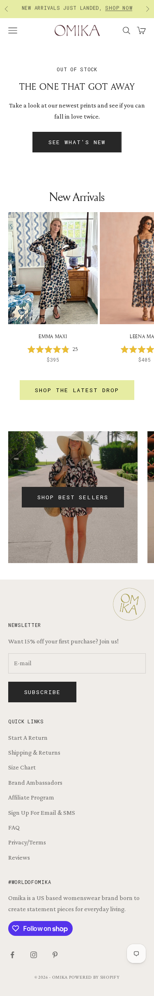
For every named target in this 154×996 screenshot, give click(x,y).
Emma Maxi (53, 336)
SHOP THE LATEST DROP (77, 390)
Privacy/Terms (27, 842)
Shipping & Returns (34, 752)
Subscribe (42, 692)
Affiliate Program (31, 797)
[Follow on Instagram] (34, 955)
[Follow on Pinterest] (55, 955)
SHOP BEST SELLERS (72, 497)
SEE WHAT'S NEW (77, 142)
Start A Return (28, 737)
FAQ (14, 827)
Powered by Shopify (94, 977)
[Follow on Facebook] (12, 955)
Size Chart (22, 767)
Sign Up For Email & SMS (41, 812)
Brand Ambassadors (35, 782)
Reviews (19, 857)
